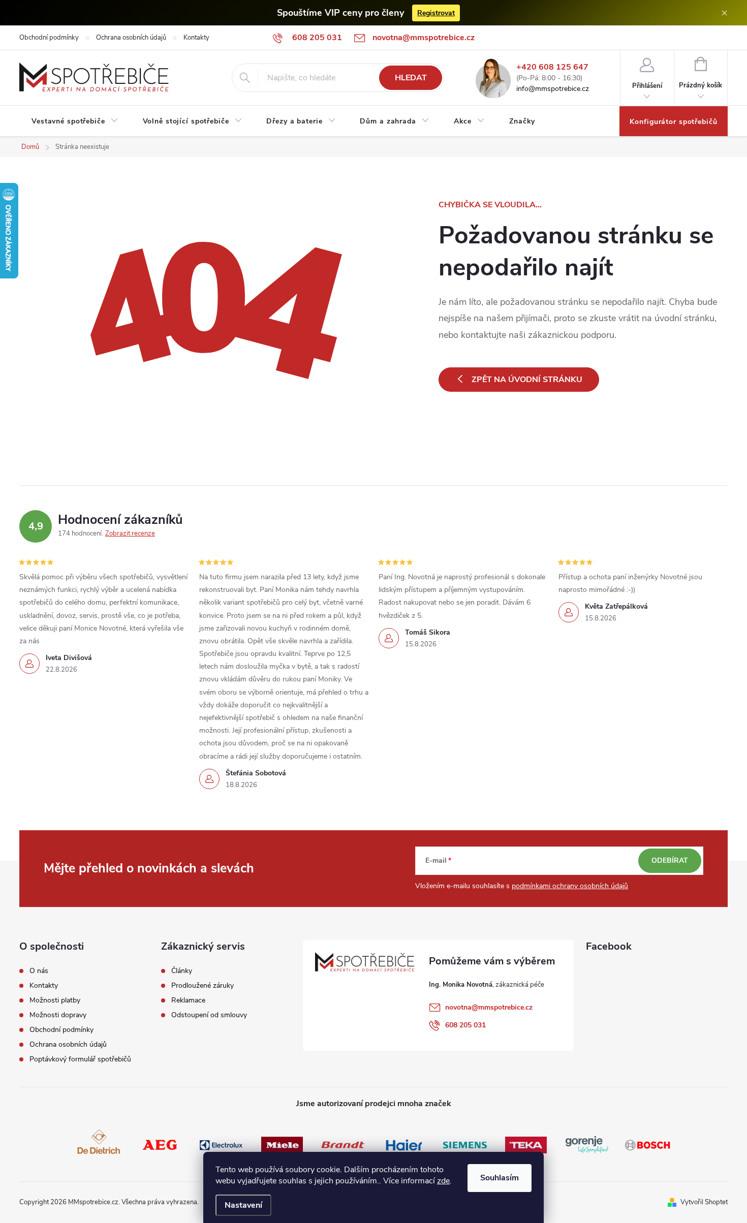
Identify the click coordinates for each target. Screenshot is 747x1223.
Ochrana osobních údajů (131, 37)
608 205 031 (465, 1025)
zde (443, 1180)
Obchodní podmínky (49, 37)
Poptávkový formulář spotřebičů (80, 1059)
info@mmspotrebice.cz (552, 89)
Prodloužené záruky (202, 986)
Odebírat (669, 860)
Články (181, 971)
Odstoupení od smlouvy (209, 1015)
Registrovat (436, 13)
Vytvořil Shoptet (704, 1202)
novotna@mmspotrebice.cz (489, 1007)
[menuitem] (75, 121)
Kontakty (196, 37)
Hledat (411, 77)
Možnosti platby (54, 1000)
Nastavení (243, 1205)
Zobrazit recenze (130, 533)
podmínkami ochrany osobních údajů (570, 886)
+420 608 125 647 (552, 67)
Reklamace (188, 1000)
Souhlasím (499, 1177)
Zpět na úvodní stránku (527, 379)
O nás (38, 971)
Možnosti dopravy (57, 1015)
